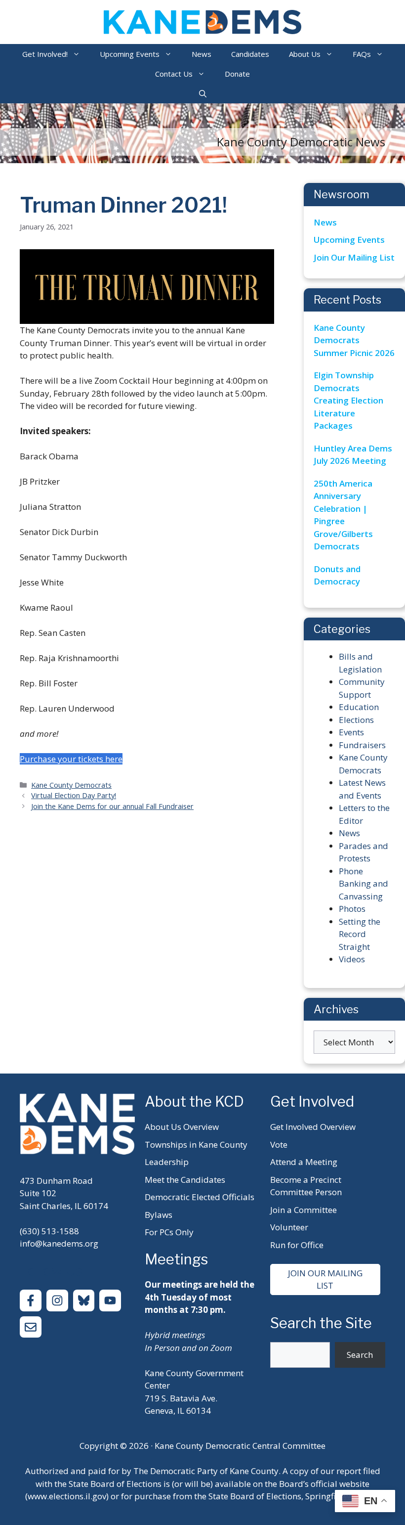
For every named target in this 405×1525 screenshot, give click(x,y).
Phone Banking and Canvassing (363, 883)
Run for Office (297, 1245)
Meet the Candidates (185, 1179)
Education (359, 707)
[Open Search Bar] (202, 93)
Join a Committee (303, 1209)
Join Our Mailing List (354, 257)
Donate (237, 74)
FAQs (362, 54)
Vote (278, 1144)
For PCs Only (169, 1232)
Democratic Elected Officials (199, 1197)
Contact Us (174, 74)
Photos (352, 908)
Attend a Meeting (303, 1161)
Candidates (250, 54)
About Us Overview (182, 1126)
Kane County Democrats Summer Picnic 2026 (354, 340)
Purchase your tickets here (71, 758)
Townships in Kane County (196, 1144)
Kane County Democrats (71, 785)
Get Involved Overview (313, 1126)
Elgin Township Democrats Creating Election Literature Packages (348, 400)
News (201, 54)
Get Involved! (45, 54)
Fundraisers (362, 745)
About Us (305, 54)
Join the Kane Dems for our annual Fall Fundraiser (112, 806)
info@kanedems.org (59, 1243)
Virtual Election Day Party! (73, 795)
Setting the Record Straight (359, 934)
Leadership (167, 1161)
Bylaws (158, 1214)
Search (360, 1354)
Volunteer (289, 1227)
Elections (356, 719)
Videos (352, 959)
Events (351, 732)
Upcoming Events (130, 54)
